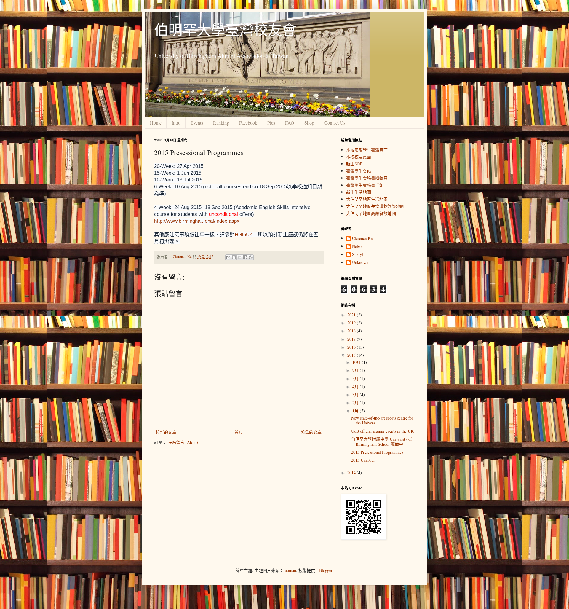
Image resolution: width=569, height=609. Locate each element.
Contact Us (334, 122)
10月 (357, 362)
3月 (356, 394)
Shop (309, 122)
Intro (176, 122)
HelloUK (244, 234)
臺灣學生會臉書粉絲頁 (367, 178)
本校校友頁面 (358, 157)
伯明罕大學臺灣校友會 (225, 29)
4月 (356, 386)
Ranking (221, 122)
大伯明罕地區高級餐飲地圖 (371, 213)
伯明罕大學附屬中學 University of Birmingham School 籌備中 (381, 441)
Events (197, 122)
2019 (352, 323)
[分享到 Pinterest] (251, 257)
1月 (356, 411)
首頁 (238, 432)
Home (156, 122)
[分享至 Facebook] (245, 257)
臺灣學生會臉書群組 (364, 185)
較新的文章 (166, 432)
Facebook (248, 122)
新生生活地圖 (358, 192)
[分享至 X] (239, 257)
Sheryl (357, 254)
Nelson (358, 246)
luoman (290, 570)
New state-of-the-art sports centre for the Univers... (382, 420)
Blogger (325, 570)
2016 (352, 347)
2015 (352, 355)
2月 (356, 402)
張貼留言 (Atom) (183, 442)
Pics (271, 122)
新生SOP (354, 164)
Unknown (360, 262)
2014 (352, 472)
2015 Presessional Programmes (377, 452)
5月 (356, 378)
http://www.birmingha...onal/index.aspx (196, 221)
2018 (352, 331)
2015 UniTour (363, 460)
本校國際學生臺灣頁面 (367, 150)
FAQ (289, 122)
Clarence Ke (362, 238)
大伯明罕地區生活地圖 (367, 199)
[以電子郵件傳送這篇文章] (228, 257)
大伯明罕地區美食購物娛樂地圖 (375, 206)
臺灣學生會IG (358, 171)
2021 (352, 315)
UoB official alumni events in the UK (382, 431)
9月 (356, 370)
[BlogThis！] (234, 257)
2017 (352, 339)
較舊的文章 (311, 432)
